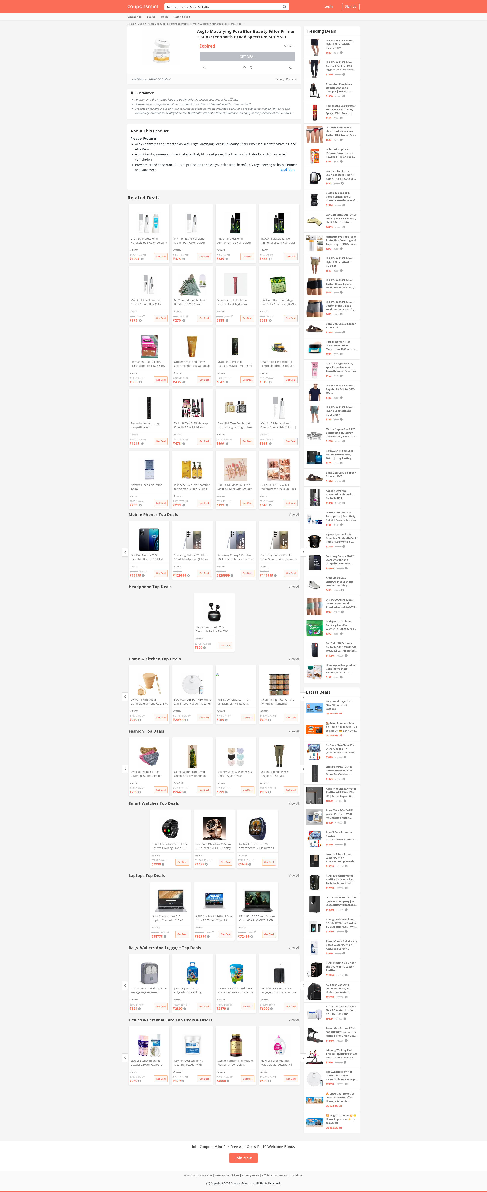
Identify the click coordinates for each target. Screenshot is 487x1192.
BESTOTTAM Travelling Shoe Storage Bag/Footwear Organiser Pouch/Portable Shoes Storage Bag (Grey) (149, 991)
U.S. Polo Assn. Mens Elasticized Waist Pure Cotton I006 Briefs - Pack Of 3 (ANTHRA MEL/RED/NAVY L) (340, 131)
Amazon (134, 566)
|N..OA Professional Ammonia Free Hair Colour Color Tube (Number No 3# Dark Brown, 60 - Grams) (234, 241)
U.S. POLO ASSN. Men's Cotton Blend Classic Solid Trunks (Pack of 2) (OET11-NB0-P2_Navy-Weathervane (340, 305)
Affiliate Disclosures (274, 1175)
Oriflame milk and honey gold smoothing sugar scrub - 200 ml (192, 364)
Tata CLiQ (178, 783)
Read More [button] (287, 170)
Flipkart (242, 927)
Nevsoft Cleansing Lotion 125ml (146, 487)
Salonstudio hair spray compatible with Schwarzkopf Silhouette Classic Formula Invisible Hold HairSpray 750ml (146, 425)
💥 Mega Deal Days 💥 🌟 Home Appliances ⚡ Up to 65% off (341, 1119)
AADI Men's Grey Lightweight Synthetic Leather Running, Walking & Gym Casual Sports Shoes (339, 581)
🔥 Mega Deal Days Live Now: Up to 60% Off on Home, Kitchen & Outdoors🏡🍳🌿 (340, 1097)
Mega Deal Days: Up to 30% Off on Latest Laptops (339, 705)
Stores (151, 16)
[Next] (303, 552)
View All (294, 514)
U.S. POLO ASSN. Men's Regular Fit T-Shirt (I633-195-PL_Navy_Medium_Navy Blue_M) (340, 389)
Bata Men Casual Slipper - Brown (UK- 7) (341, 474)
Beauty (279, 79)
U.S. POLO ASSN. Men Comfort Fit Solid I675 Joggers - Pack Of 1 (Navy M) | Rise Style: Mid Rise (340, 66)
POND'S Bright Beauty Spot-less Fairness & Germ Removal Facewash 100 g (341, 367)
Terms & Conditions (227, 1175)
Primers (291, 79)
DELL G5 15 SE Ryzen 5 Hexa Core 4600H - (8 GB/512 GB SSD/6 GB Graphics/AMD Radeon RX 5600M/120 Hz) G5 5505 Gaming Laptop (257, 918)
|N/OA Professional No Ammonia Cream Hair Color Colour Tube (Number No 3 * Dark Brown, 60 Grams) (279, 241)
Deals (164, 16)
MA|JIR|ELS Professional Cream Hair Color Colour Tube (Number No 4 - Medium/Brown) (189, 241)
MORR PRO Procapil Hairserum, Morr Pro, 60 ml (234, 364)
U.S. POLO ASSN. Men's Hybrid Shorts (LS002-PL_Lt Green (339, 411)
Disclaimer (296, 1175)
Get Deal (247, 56)
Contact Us (205, 1175)
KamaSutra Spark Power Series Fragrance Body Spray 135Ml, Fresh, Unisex (341, 109)
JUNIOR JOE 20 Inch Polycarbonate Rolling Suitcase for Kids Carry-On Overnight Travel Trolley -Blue (191, 991)
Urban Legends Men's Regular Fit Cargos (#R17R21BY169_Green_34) (277, 774)
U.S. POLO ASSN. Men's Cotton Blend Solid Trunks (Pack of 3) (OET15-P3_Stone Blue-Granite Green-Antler (341, 603)
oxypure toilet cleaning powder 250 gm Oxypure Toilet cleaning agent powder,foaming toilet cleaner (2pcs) (146, 1063)
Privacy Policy (250, 1175)
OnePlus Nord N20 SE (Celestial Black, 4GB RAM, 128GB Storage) (147, 557)
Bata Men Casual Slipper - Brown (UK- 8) (341, 325)
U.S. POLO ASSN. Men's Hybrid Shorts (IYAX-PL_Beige (339, 262)
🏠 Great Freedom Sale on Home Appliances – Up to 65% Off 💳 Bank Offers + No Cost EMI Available (341, 727)
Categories (134, 16)
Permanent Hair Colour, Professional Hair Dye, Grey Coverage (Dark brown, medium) (148, 364)
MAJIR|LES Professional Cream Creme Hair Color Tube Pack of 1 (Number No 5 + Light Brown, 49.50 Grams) (148, 302)
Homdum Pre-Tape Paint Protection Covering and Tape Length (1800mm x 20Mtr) (341, 240)
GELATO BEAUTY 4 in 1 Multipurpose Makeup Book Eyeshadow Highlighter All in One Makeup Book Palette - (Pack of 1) (279, 487)
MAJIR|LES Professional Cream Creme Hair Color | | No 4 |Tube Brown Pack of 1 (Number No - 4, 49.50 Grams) (278, 425)
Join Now (243, 1157)
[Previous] (125, 552)
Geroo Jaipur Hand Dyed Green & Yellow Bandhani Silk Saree (190, 774)
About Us (189, 1175)
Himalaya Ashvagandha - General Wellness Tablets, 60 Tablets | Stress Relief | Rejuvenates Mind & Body (341, 669)
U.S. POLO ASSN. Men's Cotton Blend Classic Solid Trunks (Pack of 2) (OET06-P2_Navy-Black (340, 284)
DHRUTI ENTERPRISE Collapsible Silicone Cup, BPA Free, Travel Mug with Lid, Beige (149, 702)
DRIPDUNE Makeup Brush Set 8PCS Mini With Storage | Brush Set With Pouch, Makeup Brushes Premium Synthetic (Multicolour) (234, 487)
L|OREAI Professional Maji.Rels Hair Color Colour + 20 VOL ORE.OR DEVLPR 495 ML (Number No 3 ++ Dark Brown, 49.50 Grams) (149, 241)
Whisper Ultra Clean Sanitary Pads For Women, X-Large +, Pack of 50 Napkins (340, 625)
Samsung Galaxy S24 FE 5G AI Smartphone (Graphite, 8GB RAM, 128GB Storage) (340, 560)
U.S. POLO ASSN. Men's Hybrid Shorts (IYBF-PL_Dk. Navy (339, 44)
